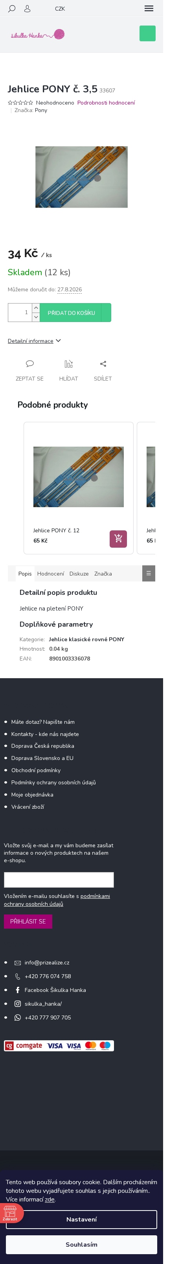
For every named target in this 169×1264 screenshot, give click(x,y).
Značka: (31, 110)
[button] (16, 488)
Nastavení (81, 1219)
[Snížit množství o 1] (36, 317)
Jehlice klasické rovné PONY (86, 639)
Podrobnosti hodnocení (106, 103)
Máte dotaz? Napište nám (43, 722)
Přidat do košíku (71, 313)
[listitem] (79, 488)
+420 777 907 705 (48, 1017)
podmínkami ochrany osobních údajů (57, 900)
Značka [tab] (103, 574)
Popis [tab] (25, 574)
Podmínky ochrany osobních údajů (53, 782)
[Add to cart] (118, 539)
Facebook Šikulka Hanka (55, 990)
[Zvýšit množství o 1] (36, 308)
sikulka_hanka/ (43, 1004)
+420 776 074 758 (48, 976)
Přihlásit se (28, 921)
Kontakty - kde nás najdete (45, 734)
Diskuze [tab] (79, 574)
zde (50, 1199)
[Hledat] (12, 8)
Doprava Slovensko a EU (42, 758)
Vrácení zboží (27, 807)
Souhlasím (81, 1244)
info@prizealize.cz (47, 962)
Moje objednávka (32, 795)
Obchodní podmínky (36, 770)
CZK (59, 9)
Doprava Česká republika (42, 746)
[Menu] (149, 9)
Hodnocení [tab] (50, 574)
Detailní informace (30, 341)
